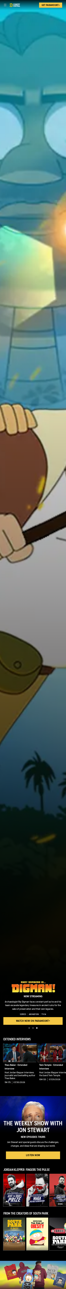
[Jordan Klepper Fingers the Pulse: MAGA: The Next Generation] (37, 1190)
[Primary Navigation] (5, 5)
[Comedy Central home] (14, 5)
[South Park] (14, 1234)
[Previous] (1, 1064)
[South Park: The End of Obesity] (37, 1234)
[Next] (64, 1064)
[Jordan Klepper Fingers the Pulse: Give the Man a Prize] (14, 1190)
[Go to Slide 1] (29, 1028)
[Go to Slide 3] (36, 1028)
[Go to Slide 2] (33, 1028)
